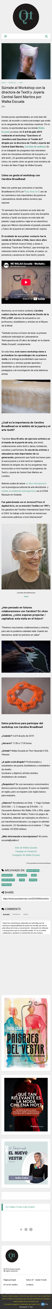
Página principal (9, 1280)
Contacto (29, 1285)
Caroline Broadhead (35, 146)
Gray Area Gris (32, 191)
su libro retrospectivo (36, 483)
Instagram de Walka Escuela (26, 855)
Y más (30, 1307)
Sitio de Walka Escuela (26, 847)
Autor (26, 596)
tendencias (12, 82)
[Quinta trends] (26, 30)
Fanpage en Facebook (26, 851)
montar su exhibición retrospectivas (19, 491)
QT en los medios (10, 1285)
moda (21, 82)
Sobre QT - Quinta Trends (36, 1280)
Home (3, 82)
